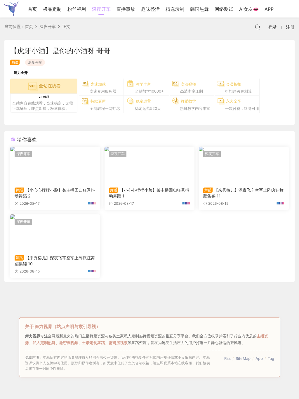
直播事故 (126, 9)
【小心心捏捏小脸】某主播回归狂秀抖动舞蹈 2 (55, 193)
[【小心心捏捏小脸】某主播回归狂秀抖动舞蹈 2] (55, 165)
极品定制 (52, 9)
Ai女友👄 (249, 9)
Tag (271, 358)
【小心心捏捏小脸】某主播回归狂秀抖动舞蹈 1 (149, 193)
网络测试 (224, 9)
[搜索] (257, 27)
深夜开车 (101, 9)
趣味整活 (150, 9)
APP (269, 9)
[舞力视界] (11, 9)
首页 (32, 9)
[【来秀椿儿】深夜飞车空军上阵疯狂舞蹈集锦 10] (55, 232)
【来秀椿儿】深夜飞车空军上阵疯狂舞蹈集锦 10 (55, 260)
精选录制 (175, 9)
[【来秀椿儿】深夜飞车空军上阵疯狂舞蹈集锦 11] (244, 165)
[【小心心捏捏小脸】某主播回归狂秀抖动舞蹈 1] (149, 165)
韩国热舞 (199, 9)
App (259, 358)
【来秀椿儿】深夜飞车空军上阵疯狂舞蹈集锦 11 (243, 193)
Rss (227, 358)
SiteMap (243, 358)
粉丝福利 (76, 9)
